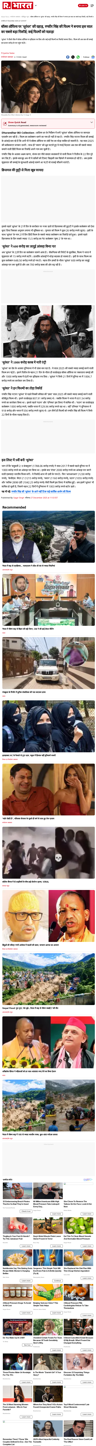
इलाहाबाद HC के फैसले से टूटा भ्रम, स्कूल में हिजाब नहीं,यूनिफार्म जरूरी (29, 755)
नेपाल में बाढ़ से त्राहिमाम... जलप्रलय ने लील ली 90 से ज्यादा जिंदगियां (28, 565)
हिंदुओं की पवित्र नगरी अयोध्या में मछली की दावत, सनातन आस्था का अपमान (30, 945)
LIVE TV (84, 5)
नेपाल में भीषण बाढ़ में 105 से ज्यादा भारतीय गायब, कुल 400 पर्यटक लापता (29, 1134)
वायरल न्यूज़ (5, 886)
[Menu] (91, 5)
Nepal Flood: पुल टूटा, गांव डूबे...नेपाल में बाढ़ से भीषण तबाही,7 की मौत (30, 1008)
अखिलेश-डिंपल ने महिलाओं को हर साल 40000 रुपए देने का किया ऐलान (29, 1071)
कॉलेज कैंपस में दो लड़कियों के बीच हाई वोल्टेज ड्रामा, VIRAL (25, 881)
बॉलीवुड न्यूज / (26, 17)
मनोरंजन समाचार (7, 57)
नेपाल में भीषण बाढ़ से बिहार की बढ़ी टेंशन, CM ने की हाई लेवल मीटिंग (28, 628)
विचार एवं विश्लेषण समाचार (10, 759)
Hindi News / (5, 17)
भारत (3, 633)
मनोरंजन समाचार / (15, 17)
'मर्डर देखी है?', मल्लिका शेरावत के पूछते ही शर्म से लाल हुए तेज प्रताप (28, 818)
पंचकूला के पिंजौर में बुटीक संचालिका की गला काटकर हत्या (24, 692)
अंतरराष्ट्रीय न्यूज (7, 570)
